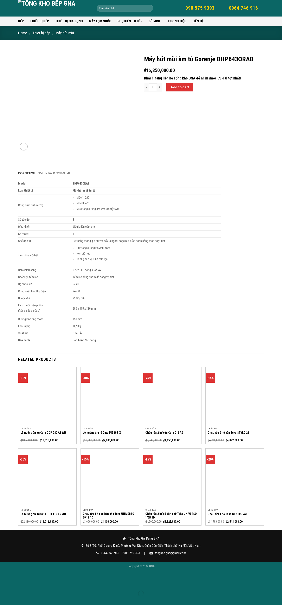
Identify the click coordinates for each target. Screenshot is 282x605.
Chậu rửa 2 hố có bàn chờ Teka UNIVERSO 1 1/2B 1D (172, 516)
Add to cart (180, 87)
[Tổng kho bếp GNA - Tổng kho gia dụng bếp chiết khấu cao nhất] (54, 8)
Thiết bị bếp (39, 21)
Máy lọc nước (100, 21)
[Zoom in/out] (13, 586)
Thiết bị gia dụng (69, 21)
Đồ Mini (154, 21)
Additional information (54, 172)
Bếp (21, 21)
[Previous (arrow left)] (4, 601)
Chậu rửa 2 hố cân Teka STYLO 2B (228, 433)
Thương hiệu (176, 21)
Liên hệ (198, 21)
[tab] (26, 173)
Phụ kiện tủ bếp (129, 21)
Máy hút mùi (65, 33)
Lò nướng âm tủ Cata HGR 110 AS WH (43, 514)
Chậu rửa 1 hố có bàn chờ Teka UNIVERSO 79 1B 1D (108, 516)
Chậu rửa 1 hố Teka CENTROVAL (227, 514)
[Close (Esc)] (4, 586)
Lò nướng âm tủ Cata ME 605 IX (102, 433)
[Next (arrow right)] (13, 601)
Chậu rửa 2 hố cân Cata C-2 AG (164, 433)
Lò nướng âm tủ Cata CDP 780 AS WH (43, 433)
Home (22, 33)
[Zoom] (24, 147)
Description (26, 172)
